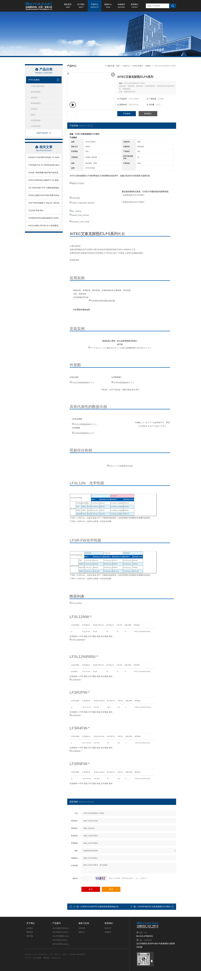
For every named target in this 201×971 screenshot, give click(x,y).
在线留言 (121, 5)
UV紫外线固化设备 (37, 86)
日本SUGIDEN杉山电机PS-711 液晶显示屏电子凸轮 (45, 180)
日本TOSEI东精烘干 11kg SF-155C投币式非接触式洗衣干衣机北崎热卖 (45, 203)
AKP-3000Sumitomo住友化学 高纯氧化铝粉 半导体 (61, 940)
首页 (118, 66)
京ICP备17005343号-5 (77, 954)
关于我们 (81, 5)
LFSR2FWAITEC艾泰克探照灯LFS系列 (154, 907)
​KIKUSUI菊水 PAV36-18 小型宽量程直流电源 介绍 (45, 226)
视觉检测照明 (35, 103)
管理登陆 (46, 958)
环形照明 (34, 109)
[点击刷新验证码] (100, 878)
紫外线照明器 (35, 92)
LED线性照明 (35, 126)
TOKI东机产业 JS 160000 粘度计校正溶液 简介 (45, 165)
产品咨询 (126, 114)
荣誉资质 (29, 932)
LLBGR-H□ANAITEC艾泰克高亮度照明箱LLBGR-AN (102, 907)
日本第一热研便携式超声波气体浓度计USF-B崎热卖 (45, 173)
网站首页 (68, 5)
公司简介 (29, 928)
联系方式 (108, 928)
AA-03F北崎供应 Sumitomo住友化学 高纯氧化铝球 (61, 936)
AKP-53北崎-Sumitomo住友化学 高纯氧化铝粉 (61, 944)
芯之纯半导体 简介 (36, 210)
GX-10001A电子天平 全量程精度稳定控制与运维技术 (45, 188)
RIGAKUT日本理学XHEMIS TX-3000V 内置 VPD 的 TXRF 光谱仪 (45, 157)
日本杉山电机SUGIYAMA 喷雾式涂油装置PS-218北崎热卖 (45, 195)
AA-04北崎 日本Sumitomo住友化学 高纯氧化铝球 (61, 928)
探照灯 (33, 115)
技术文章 (82, 928)
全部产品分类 (42, 133)
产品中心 (95, 5)
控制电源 (34, 97)
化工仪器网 (37, 958)
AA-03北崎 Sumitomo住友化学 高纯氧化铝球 (61, 932)
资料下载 (29, 936)
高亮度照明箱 (35, 120)
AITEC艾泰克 (34, 80)
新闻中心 (108, 5)
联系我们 (134, 5)
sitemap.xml (55, 958)
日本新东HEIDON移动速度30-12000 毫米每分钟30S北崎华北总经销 (45, 218)
